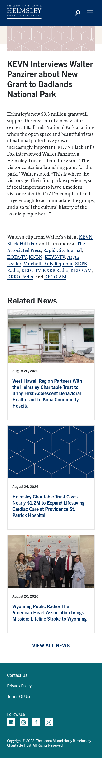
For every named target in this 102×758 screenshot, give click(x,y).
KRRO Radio (20, 277)
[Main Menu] (90, 13)
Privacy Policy (19, 685)
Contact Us (17, 675)
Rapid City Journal (62, 250)
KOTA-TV (17, 257)
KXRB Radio (55, 270)
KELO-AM (81, 270)
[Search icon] (77, 13)
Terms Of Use (19, 696)
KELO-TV (31, 270)
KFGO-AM (55, 277)
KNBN (35, 257)
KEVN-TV (55, 257)
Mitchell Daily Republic (48, 264)
